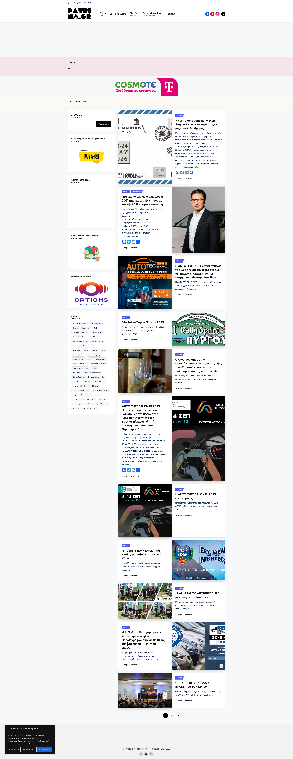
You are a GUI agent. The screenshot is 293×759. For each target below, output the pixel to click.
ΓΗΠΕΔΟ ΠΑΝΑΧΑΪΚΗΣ (97, 359)
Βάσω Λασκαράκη (93, 355)
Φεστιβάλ (76, 408)
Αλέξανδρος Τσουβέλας (80, 350)
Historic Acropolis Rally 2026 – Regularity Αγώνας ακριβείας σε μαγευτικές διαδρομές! (196, 124)
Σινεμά (75, 399)
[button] (178, 715)
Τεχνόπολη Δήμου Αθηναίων (97, 404)
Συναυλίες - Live (78, 404)
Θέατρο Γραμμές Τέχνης (93, 372)
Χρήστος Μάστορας (89, 408)
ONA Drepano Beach (80, 332)
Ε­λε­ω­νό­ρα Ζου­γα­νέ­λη (80, 368)
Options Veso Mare (79, 337)
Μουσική (95, 386)
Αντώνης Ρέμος (78, 355)
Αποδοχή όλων (44, 749)
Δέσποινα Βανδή (78, 364)
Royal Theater (94, 337)
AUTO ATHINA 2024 (79, 323)
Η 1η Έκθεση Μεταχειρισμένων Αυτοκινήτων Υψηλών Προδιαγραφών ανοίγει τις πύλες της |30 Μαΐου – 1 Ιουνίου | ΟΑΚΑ (143, 640)
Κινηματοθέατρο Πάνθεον (96, 377)
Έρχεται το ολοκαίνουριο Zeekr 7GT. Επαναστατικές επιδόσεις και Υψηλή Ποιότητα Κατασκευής (143, 200)
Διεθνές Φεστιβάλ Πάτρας (97, 364)
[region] (30, 739)
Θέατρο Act (76, 372)
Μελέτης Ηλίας (99, 381)
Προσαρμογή (14, 749)
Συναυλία (102, 399)
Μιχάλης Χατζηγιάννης (80, 386)
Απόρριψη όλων (29, 749)
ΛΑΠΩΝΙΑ (86, 381)
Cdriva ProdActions (97, 323)
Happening (85, 328)
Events (179, 115)
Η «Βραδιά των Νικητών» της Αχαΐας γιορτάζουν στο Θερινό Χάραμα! (141, 554)
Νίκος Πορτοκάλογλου (99, 390)
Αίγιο (91, 346)
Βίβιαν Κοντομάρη (79, 359)
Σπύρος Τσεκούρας (88, 399)
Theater (75, 346)
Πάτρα (75, 395)
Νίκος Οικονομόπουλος (80, 390)
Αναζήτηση (76, 115)
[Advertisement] (146, 39)
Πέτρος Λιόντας (86, 395)
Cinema (75, 328)
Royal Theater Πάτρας (80, 341)
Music (96, 328)
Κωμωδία (76, 381)
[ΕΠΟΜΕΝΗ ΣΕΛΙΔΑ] (178, 715)
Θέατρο (94, 368)
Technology (137, 191)
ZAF (83, 346)
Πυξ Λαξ (98, 395)
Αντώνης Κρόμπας (99, 350)
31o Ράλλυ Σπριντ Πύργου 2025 (143, 322)
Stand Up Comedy (98, 341)
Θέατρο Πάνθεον (78, 377)
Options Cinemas (96, 332)
